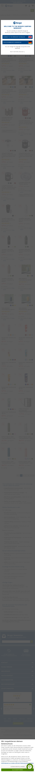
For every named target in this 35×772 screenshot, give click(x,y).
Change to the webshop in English (14, 37)
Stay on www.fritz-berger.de (12, 42)
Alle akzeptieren (17, 769)
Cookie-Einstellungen (17, 766)
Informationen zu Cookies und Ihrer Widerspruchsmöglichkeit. (17, 763)
